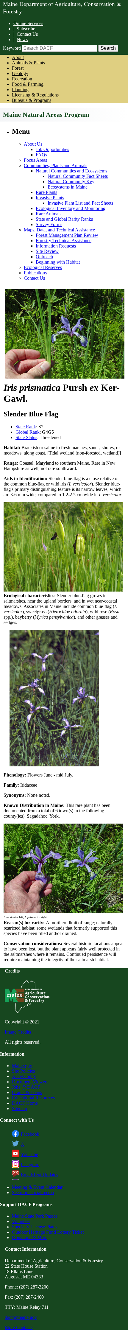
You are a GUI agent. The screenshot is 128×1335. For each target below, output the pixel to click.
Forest (18, 68)
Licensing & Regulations (35, 94)
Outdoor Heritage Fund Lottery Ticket (48, 1232)
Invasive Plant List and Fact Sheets (80, 203)
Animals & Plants (28, 62)
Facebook (30, 1134)
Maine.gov (22, 1065)
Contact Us (27, 34)
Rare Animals (48, 213)
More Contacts (18, 1327)
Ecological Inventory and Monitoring (70, 208)
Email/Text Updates (39, 1174)
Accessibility (24, 1076)
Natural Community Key (71, 181)
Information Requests (56, 245)
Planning (20, 89)
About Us (33, 144)
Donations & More (29, 1237)
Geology (20, 73)
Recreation (22, 78)
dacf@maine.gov (21, 1317)
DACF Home (25, 1103)
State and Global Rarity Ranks (64, 219)
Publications (35, 272)
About (18, 57)
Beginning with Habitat (58, 261)
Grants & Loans (27, 1092)
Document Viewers (30, 1081)
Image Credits (18, 1031)
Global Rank (27, 432)
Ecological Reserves (43, 267)
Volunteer (21, 1221)
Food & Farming (27, 84)
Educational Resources (33, 1097)
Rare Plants (46, 192)
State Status (26, 437)
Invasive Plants (50, 197)
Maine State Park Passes (34, 1216)
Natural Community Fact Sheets (78, 176)
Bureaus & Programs (31, 100)
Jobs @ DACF (26, 1087)
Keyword (12, 48)
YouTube (29, 1154)
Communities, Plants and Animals (55, 165)
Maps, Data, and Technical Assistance (59, 229)
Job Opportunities (52, 149)
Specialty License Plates (34, 1226)
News (22, 39)
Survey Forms (49, 224)
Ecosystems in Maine (68, 186)
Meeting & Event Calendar (37, 1187)
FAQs (41, 154)
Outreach (44, 256)
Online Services (28, 23)
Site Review (47, 251)
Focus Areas (35, 160)
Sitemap (19, 1108)
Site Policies (23, 1070)
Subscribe (26, 28)
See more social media (33, 1192)
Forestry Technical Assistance (63, 240)
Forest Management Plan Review (67, 235)
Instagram (30, 1164)
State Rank (25, 426)
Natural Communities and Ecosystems (71, 170)
